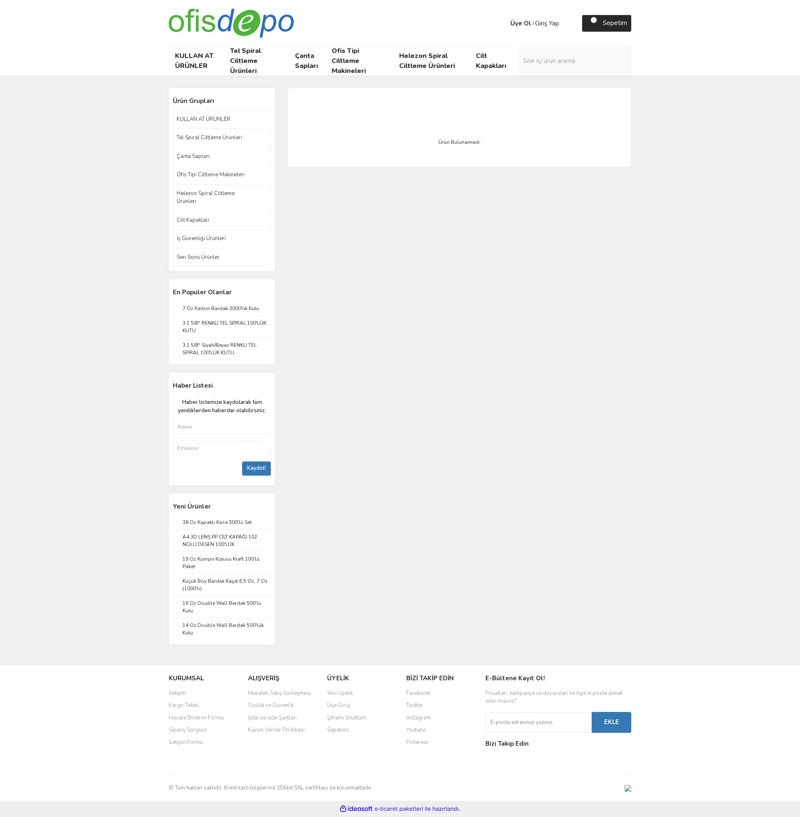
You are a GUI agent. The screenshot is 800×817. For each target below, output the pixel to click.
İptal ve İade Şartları (272, 718)
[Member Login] (502, 23)
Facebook (418, 693)
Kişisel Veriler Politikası (276, 730)
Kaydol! (256, 468)
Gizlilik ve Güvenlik (271, 705)
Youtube (416, 730)
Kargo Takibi (184, 705)
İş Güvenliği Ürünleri (201, 238)
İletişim (177, 693)
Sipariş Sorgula (187, 730)
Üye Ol (520, 23)
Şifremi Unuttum (346, 718)
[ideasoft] (356, 809)
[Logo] (231, 22)
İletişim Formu (186, 742)
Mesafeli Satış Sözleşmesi (279, 693)
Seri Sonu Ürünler (198, 257)
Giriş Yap (547, 23)
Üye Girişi (338, 705)
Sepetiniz (338, 730)
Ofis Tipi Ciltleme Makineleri (211, 174)
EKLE (611, 722)
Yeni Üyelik (340, 693)
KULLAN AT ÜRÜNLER (203, 119)
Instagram (418, 718)
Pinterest (417, 742)
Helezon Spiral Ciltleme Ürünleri (206, 198)
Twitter (414, 705)
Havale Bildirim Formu (196, 718)
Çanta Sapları (193, 156)
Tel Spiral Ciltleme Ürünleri (209, 137)
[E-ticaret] (399, 808)
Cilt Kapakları (193, 220)
